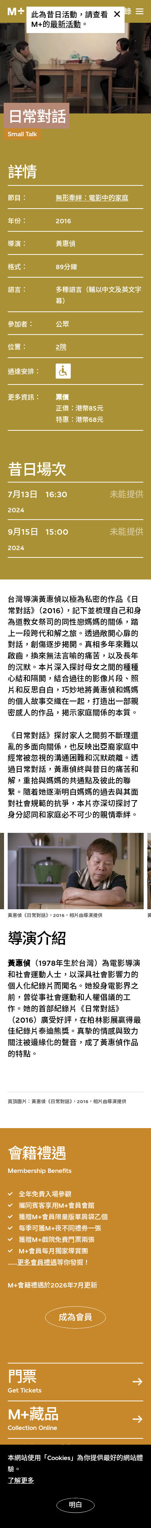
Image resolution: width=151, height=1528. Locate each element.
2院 (61, 347)
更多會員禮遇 (37, 1262)
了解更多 (21, 1481)
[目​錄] (139, 11)
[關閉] (117, 14)
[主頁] (16, 11)
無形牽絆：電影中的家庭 (92, 198)
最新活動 (65, 24)
